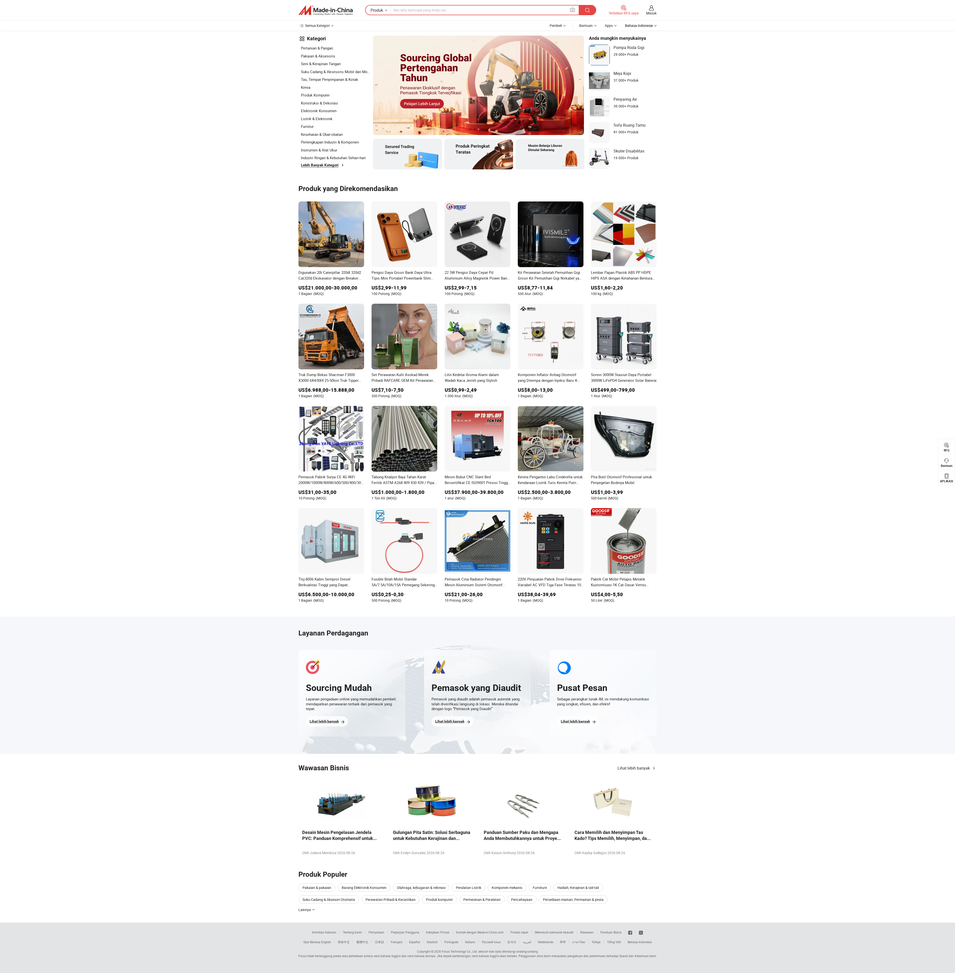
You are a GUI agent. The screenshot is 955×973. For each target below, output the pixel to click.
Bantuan (586, 25)
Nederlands (545, 942)
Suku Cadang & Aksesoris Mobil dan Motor (336, 71)
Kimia (305, 87)
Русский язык (491, 942)
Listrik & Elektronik (317, 118)
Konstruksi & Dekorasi (319, 102)
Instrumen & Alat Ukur (319, 149)
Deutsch (432, 942)
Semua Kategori (317, 25)
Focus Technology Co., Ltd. (460, 951)
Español (414, 942)
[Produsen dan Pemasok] (325, 10)
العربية (527, 942)
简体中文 (344, 942)
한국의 (511, 942)
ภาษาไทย (578, 942)
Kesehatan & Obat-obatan (322, 134)
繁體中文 (362, 942)
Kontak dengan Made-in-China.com (480, 932)
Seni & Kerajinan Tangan (321, 63)
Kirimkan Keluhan (324, 932)
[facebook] (630, 932)
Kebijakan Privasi (437, 932)
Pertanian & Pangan (317, 48)
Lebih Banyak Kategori (319, 165)
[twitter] (641, 932)
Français (396, 942)
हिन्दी (563, 942)
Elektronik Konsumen (318, 110)
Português (451, 942)
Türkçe (596, 942)
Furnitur (307, 126)
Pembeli (556, 25)
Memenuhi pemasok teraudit (554, 932)
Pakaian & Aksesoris (318, 55)
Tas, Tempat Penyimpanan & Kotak (329, 79)
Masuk (651, 13)
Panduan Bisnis (610, 932)
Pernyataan (376, 932)
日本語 (379, 942)
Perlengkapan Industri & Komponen (330, 142)
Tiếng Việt (614, 942)
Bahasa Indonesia (640, 942)
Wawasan (587, 932)
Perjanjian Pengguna (405, 932)
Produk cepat (519, 932)
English (326, 942)
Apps (609, 25)
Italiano (470, 942)
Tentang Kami (352, 932)
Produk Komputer (315, 95)
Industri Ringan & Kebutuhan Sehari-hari (333, 157)
